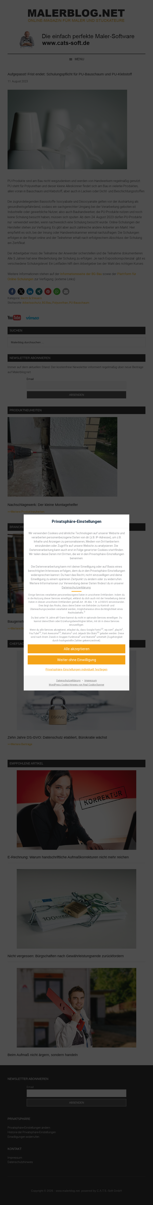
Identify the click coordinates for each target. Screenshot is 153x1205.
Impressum (90, 680)
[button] (76, 659)
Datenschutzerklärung (76, 587)
